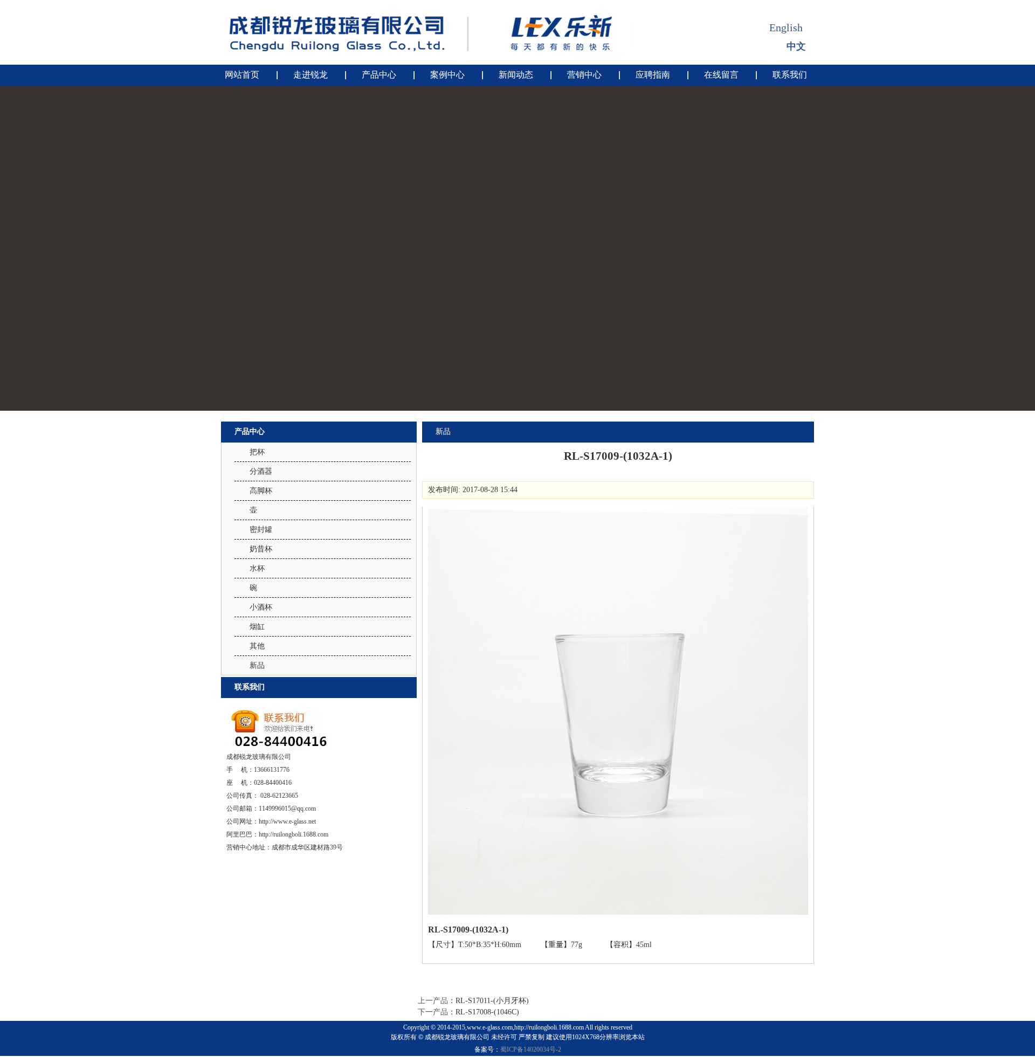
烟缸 (257, 627)
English (786, 27)
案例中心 (447, 74)
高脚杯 (261, 491)
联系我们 (789, 74)
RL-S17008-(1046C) (487, 1012)
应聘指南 (653, 74)
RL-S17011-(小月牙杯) (492, 1001)
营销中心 (584, 74)
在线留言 (721, 74)
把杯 (257, 452)
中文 (796, 46)
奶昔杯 (261, 549)
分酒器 (261, 471)
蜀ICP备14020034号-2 (530, 1049)
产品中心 (379, 74)
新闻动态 (516, 74)
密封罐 (261, 530)
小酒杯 (261, 607)
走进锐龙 (310, 74)
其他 (257, 646)
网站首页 (242, 74)
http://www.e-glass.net (287, 821)
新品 (257, 665)
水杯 (257, 568)
